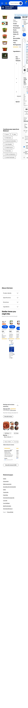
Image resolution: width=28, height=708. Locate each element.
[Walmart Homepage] (6, 3)
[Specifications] (18, 297)
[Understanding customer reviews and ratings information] (17, 412)
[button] (16, 59)
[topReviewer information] (12, 459)
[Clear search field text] (18, 3)
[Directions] (18, 302)
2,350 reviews (13, 410)
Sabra (4, 489)
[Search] (20, 3)
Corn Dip (5, 500)
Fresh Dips (5, 495)
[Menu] (2, 3)
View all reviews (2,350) (10, 465)
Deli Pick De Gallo (7, 506)
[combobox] (16, 3)
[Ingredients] (21, 51)
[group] (19, 47)
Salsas (4, 478)
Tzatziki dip (5, 492)
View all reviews (8, 416)
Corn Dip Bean (6, 503)
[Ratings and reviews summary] (18, 404)
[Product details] (18, 293)
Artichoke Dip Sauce (7, 508)
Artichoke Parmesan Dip (8, 497)
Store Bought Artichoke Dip (9, 486)
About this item (7, 288)
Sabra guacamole (7, 484)
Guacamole (5, 481)
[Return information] (23, 32)
